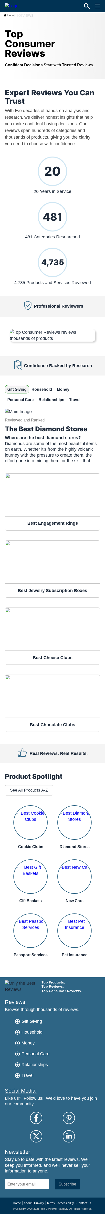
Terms (51, 1203)
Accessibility (65, 1203)
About (28, 1203)
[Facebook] (36, 1118)
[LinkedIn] (69, 1136)
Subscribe (67, 1184)
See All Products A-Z (29, 790)
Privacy (39, 1203)
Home (10, 15)
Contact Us (83, 1203)
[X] (36, 1136)
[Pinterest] (69, 1118)
